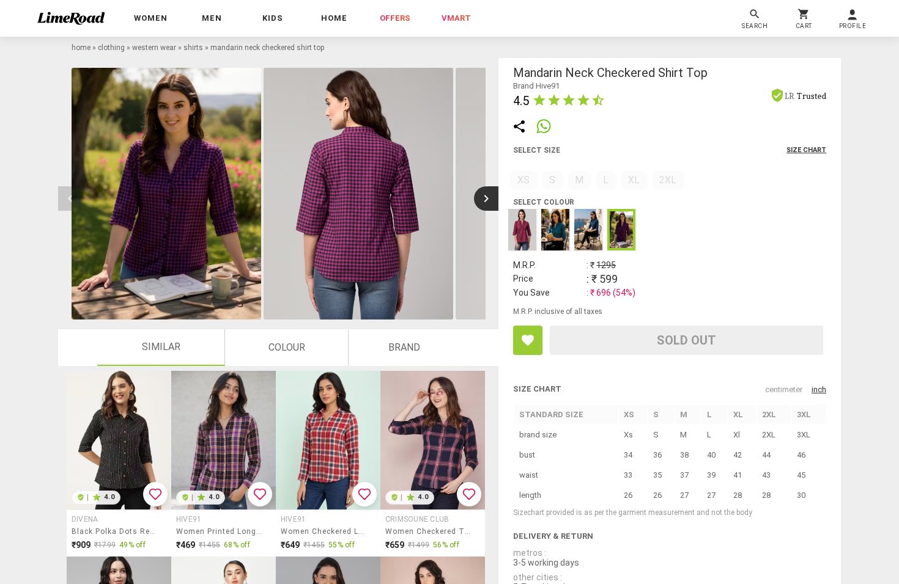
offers (395, 18)
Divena (85, 519)
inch (819, 389)
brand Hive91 (536, 85)
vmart (456, 18)
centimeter (783, 389)
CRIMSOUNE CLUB (417, 519)
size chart (806, 150)
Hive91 (188, 519)
